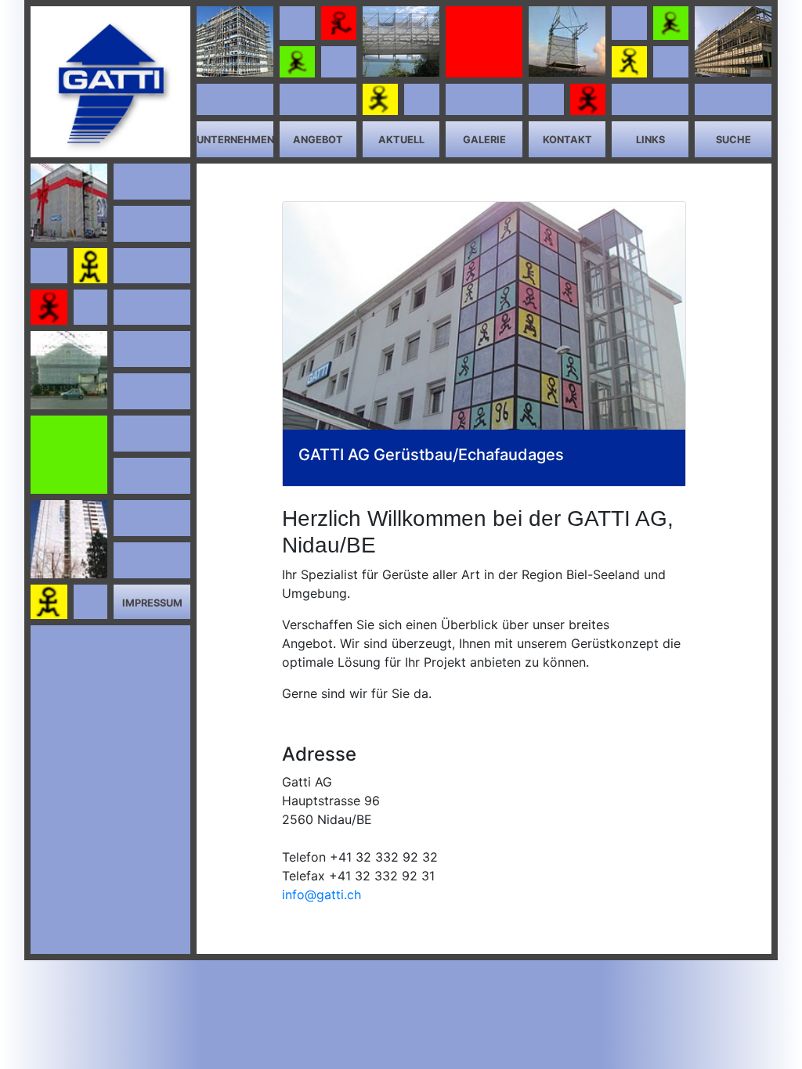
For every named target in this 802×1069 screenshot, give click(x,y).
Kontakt (567, 140)
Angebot (318, 140)
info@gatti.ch (321, 894)
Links (650, 140)
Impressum (152, 603)
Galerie (484, 140)
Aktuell (401, 140)
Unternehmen (235, 140)
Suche (733, 140)
